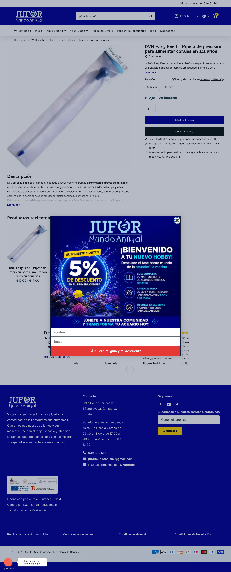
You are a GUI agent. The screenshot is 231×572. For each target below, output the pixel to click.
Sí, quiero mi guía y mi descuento (116, 351)
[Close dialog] (177, 220)
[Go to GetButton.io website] (8, 569)
